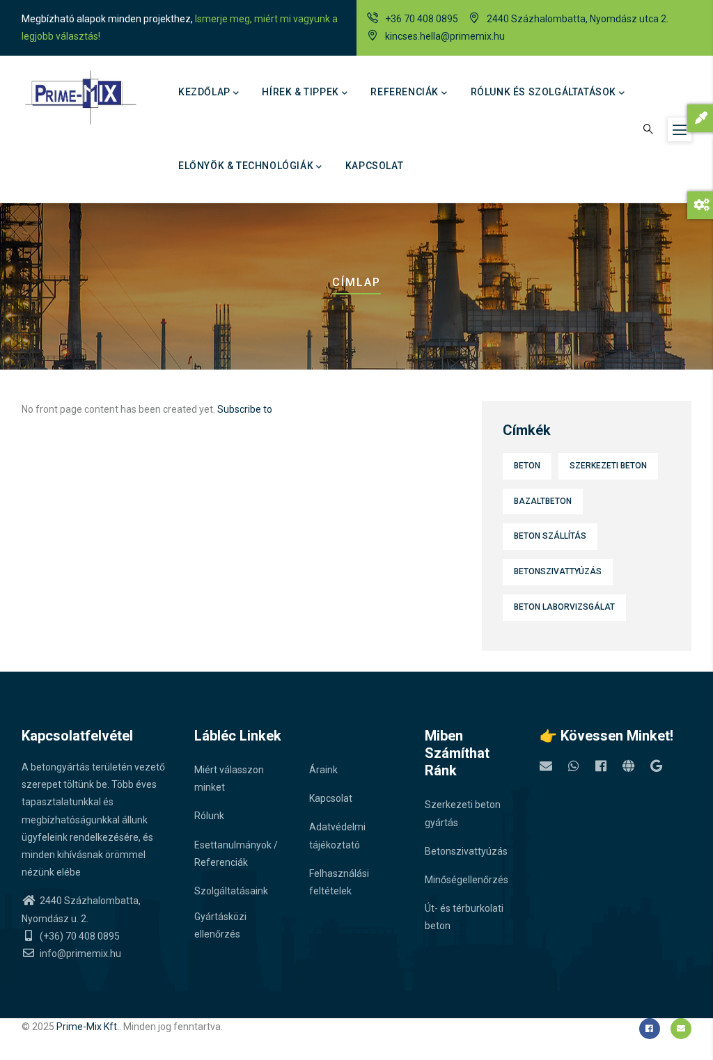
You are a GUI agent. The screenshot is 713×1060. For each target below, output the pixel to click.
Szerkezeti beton (608, 465)
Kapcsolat (374, 165)
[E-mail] (546, 766)
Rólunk (209, 815)
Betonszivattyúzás (558, 571)
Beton (527, 465)
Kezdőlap (204, 91)
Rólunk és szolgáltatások (543, 91)
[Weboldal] (628, 766)
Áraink (323, 769)
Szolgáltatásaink (231, 890)
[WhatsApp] (573, 766)
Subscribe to (244, 409)
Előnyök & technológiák (245, 165)
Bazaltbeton (543, 501)
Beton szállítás (550, 536)
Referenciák (404, 91)
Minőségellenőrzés (466, 879)
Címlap (356, 282)
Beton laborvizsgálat (564, 607)
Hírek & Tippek (300, 91)
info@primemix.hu (79, 953)
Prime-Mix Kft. (87, 1026)
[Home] (80, 97)
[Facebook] (600, 766)
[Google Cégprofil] (656, 766)
